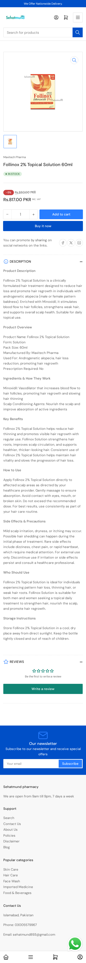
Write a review (43, 689)
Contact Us (12, 824)
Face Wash (11, 881)
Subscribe (70, 763)
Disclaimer (11, 841)
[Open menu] (78, 17)
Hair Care (10, 875)
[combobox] (43, 32)
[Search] (77, 32)
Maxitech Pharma (14, 157)
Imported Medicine (18, 887)
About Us (10, 829)
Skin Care (10, 869)
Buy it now (43, 226)
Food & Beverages (17, 893)
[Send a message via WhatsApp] (75, 944)
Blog (6, 847)
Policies (9, 835)
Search (8, 818)
